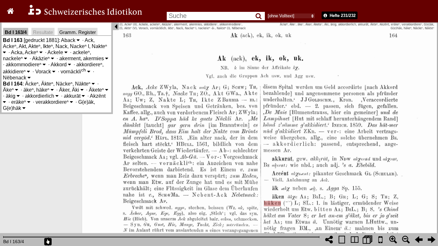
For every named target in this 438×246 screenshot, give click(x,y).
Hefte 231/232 (342, 15)
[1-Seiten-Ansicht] (341, 239)
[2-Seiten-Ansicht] (354, 239)
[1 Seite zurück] (418, 239)
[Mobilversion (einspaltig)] (380, 239)
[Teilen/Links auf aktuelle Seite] (329, 239)
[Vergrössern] (393, 239)
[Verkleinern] (406, 239)
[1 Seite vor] (431, 239)
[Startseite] (81, 14)
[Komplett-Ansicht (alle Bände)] (367, 239)
